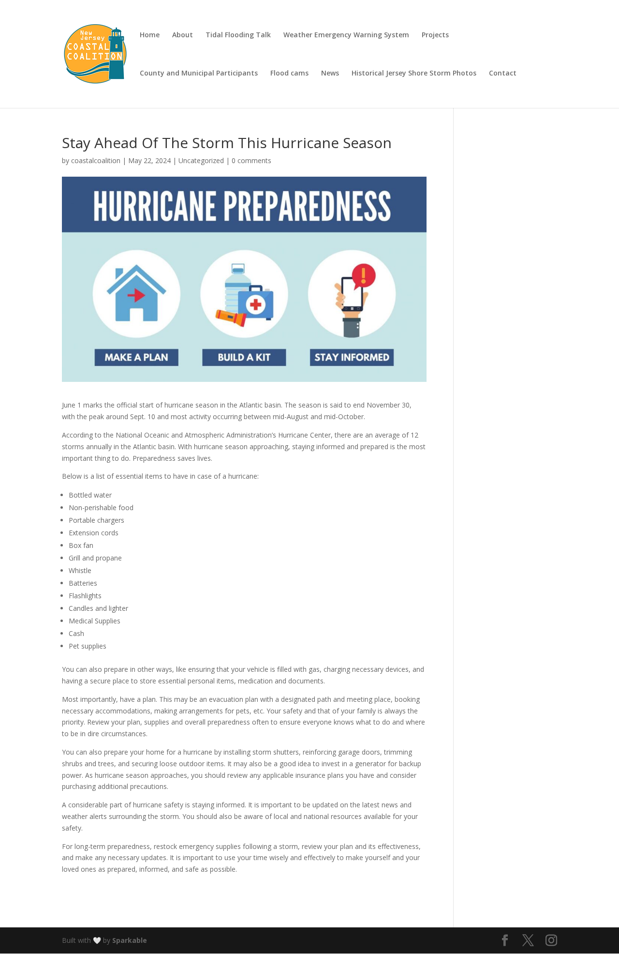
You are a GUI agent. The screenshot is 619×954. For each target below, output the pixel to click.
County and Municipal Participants (199, 73)
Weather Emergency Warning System (346, 35)
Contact (502, 73)
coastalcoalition (95, 160)
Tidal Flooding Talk (238, 35)
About (182, 35)
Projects (435, 35)
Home (150, 35)
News (330, 73)
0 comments (251, 160)
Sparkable (129, 940)
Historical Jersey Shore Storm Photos (414, 73)
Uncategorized (201, 160)
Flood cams (289, 73)
